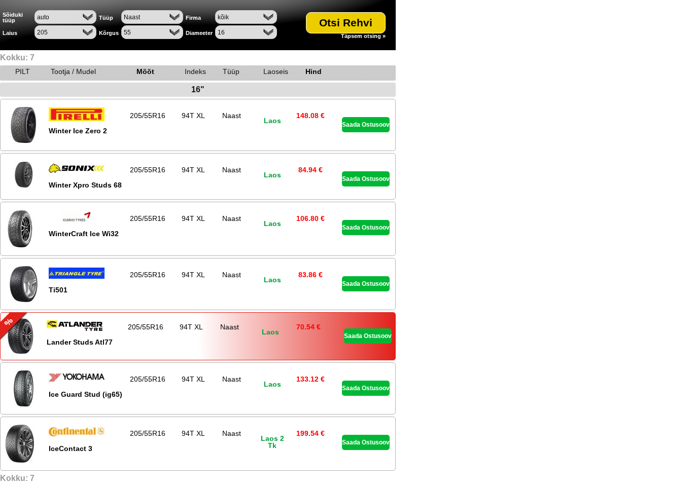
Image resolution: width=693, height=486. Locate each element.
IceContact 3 (70, 448)
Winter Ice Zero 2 (78, 131)
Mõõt (145, 71)
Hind (313, 71)
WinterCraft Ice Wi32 (84, 234)
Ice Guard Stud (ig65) (85, 394)
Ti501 (58, 290)
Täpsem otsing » (363, 36)
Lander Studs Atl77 (80, 342)
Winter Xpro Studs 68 (85, 185)
